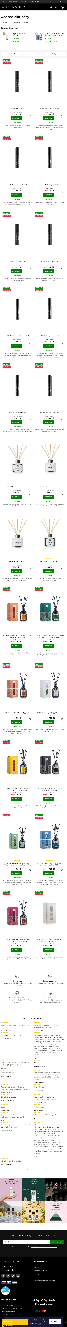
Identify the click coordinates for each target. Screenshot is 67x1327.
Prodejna (23, 2)
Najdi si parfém (12, 2)
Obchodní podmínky (7, 1305)
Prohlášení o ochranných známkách (44, 1280)
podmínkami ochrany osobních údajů (44, 1247)
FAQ (3, 2)
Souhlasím (54, 1321)
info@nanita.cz (10, 1270)
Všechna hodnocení (33, 1170)
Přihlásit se (57, 1242)
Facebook (3, 1276)
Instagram (8, 1276)
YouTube (18, 1276)
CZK (61, 2)
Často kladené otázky (40, 1271)
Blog (35, 1277)
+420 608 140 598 (11, 1262)
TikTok (13, 1276)
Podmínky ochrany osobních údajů (11, 1308)
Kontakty (36, 1274)
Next (65, 26)
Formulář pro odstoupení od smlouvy (12, 1315)
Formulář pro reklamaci (8, 1311)
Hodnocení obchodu (35, 2)
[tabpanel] (17, 37)
